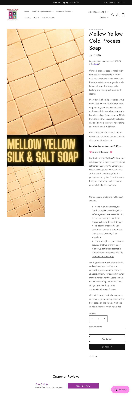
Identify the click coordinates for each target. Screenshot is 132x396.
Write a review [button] (83, 385)
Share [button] (94, 356)
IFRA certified (109, 210)
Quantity (92, 313)
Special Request (95, 326)
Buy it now (107, 346)
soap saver (115, 132)
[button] (42, 12)
